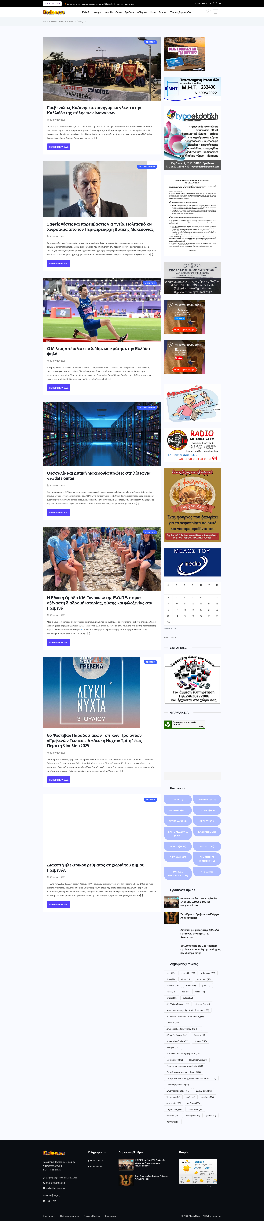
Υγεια (153, 12)
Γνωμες (163, 12)
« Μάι (166, 637)
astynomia (208, 973)
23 (168, 616)
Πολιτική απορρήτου (69, 1216)
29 (217, 616)
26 (193, 616)
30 (168, 622)
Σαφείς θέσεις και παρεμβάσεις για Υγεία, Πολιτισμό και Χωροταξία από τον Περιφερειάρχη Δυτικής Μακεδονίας (100, 226)
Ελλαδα (86, 12)
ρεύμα (211, 1115)
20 (201, 610)
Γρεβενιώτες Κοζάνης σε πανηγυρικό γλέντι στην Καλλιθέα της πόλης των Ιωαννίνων (94, 110)
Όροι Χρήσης (49, 1216)
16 (168, 610)
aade (170, 973)
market (191, 985)
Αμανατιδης (203, 1004)
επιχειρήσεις (174, 1109)
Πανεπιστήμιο (198, 1060)
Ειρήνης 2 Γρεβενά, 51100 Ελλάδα (61, 1177)
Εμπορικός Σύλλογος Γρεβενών (183, 1053)
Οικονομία (178, 857)
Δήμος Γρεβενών (177, 1035)
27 (201, 616)
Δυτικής (201, 1041)
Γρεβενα (129, 12)
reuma (200, 991)
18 (185, 610)
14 (209, 603)
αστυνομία (174, 1103)
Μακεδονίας (175, 1060)
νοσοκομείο (195, 1109)
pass (206, 985)
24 (176, 616)
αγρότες (207, 1097)
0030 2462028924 (55, 1183)
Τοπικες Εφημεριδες (180, 12)
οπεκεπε (172, 1115)
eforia (185, 979)
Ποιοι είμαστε (96, 1160)
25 (185, 616)
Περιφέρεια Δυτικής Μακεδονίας (184, 1072)
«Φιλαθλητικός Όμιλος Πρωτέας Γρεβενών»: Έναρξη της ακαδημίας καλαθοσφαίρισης (118, 4)
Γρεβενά (173, 1022)
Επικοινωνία (96, 1166)
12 (193, 603)
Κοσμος (98, 12)
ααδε (190, 1097)
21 (209, 610)
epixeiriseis (204, 979)
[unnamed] (192, 278)
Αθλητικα (142, 12)
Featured (173, 985)
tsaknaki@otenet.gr (55, 1188)
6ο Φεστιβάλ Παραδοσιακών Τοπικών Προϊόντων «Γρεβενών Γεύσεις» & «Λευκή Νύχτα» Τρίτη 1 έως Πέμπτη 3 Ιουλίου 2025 (94, 740)
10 (177, 603)
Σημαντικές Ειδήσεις (207, 859)
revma (172, 998)
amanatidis (188, 973)
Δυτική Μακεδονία (177, 1041)
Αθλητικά (177, 810)
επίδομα (193, 1103)
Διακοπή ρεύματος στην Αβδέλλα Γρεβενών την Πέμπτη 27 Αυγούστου (199, 933)
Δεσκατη (207, 821)
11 (184, 603)
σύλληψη (173, 1121)
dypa (171, 979)
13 (201, 603)
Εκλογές (173, 1047)
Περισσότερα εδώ (58, 147)
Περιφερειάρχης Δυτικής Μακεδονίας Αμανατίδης (191, 1078)
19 (193, 610)
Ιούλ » (173, 637)
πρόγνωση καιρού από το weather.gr (199, 1186)
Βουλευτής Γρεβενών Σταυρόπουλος (185, 1016)
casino (178, 799)
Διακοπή (199, 1035)
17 (177, 610)
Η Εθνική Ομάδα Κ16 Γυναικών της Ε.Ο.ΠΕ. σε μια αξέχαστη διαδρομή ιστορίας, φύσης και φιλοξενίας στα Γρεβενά (99, 603)
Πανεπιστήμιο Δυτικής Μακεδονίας (185, 1066)
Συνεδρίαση (204, 1091)
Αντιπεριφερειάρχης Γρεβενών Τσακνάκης (188, 1010)
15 (217, 603)
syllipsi (188, 998)
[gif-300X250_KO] (184, 54)
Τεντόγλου (173, 1097)
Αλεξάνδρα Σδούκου (178, 1004)
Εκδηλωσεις (207, 832)
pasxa (171, 991)
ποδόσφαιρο (192, 1115)
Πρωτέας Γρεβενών (178, 1084)
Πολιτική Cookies (92, 1216)
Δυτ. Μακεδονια (113, 12)
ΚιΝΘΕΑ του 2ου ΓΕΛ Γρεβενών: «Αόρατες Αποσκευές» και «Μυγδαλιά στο (199, 902)
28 (209, 616)
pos (185, 991)
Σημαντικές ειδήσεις (178, 1091)
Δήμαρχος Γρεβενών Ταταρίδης (183, 1029)
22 (217, 610)
